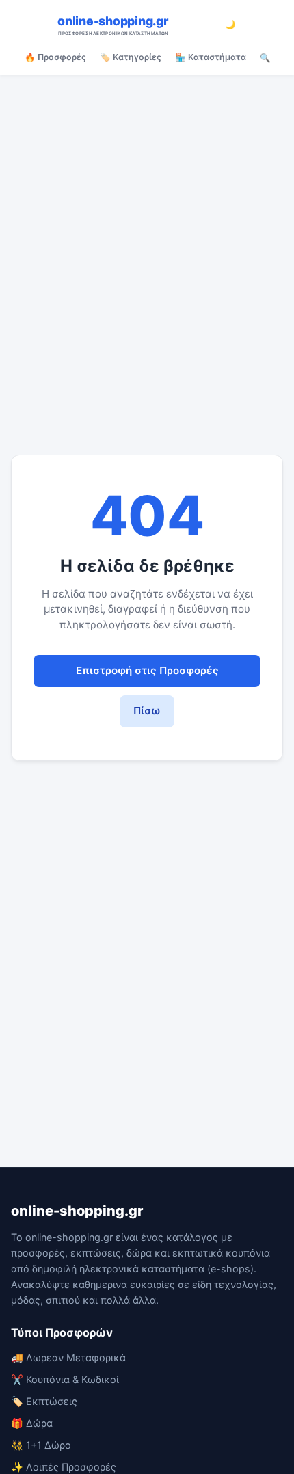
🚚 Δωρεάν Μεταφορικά (68, 1357)
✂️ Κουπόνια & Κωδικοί (65, 1379)
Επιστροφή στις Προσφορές (147, 670)
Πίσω (147, 710)
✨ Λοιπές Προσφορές (63, 1467)
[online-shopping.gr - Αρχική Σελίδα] (134, 24)
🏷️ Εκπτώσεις (44, 1401)
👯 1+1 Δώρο (41, 1445)
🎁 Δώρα (32, 1423)
